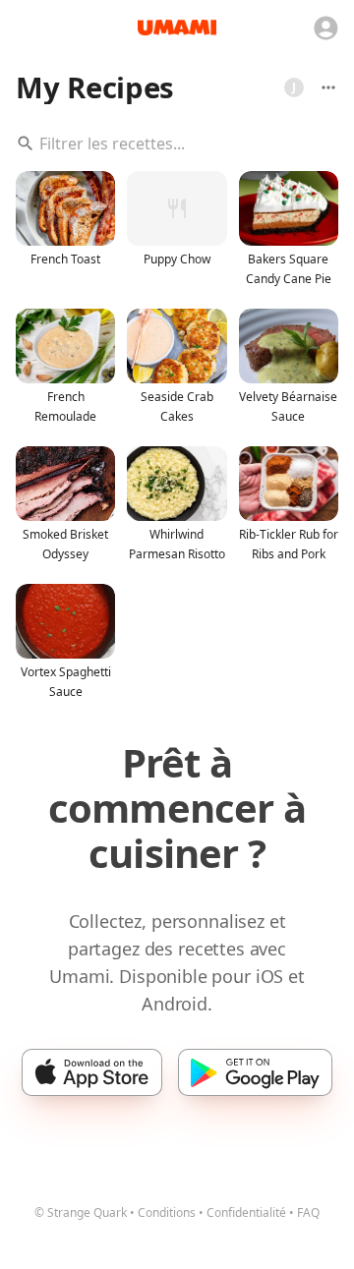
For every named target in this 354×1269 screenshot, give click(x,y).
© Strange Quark (80, 1212)
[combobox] (177, 143)
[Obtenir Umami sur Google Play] (255, 1072)
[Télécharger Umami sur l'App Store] (92, 1072)
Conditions (167, 1212)
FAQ (308, 1212)
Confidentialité (246, 1212)
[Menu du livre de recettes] (328, 87)
